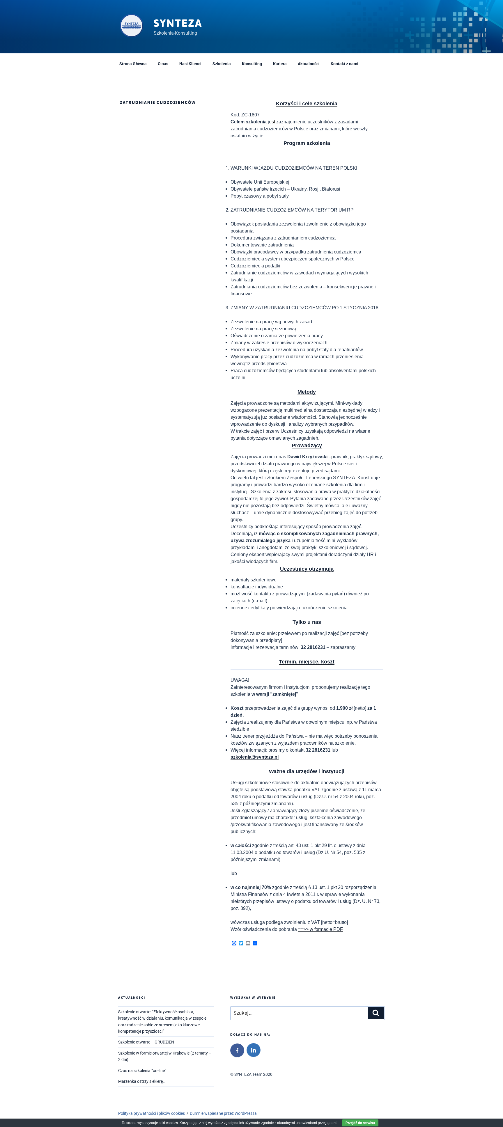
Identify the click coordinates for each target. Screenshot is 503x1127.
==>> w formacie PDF (320, 929)
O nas (163, 63)
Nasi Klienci (190, 63)
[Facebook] (237, 1050)
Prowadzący (307, 445)
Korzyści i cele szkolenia (306, 104)
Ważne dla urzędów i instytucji (306, 771)
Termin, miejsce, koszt (306, 662)
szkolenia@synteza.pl (255, 757)
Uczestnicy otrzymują (307, 569)
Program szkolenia (307, 143)
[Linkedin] (254, 1050)
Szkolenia (221, 63)
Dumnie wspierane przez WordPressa (223, 1113)
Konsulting (252, 63)
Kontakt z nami (344, 63)
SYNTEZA (178, 23)
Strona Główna (133, 63)
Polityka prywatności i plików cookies (151, 1113)
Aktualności (309, 63)
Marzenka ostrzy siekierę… (141, 1081)
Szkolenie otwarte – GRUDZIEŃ (146, 1042)
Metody (306, 392)
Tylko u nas (307, 622)
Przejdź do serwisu (360, 1123)
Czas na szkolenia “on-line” (142, 1070)
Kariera (280, 63)
